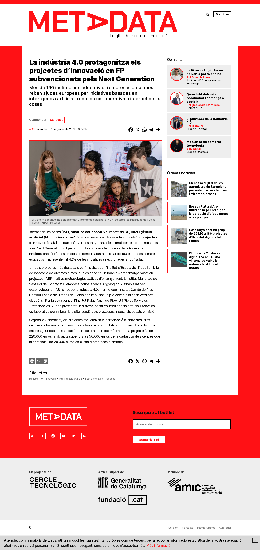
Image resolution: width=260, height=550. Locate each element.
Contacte (187, 527)
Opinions (174, 59)
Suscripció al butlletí (154, 412)
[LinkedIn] (74, 436)
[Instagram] (53, 436)
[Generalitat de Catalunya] (130, 483)
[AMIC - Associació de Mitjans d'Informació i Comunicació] (199, 485)
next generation (94, 378)
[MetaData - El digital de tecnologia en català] (103, 21)
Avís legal (225, 527)
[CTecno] (61, 482)
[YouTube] (63, 436)
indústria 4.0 (36, 378)
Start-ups (56, 120)
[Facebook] (43, 436)
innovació (51, 378)
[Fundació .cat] (130, 500)
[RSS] (84, 436)
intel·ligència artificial (70, 378)
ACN (32, 129)
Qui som (173, 527)
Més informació (158, 546)
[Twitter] (32, 436)
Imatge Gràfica (206, 527)
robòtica (110, 378)
